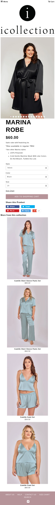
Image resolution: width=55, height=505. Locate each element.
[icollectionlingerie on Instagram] (28, 502)
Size (7, 182)
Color (8, 173)
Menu (5, 2)
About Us (10, 495)
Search (27, 497)
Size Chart (10, 191)
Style (8, 164)
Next (49, 78)
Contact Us (30, 495)
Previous (6, 78)
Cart (52, 2)
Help (19, 495)
